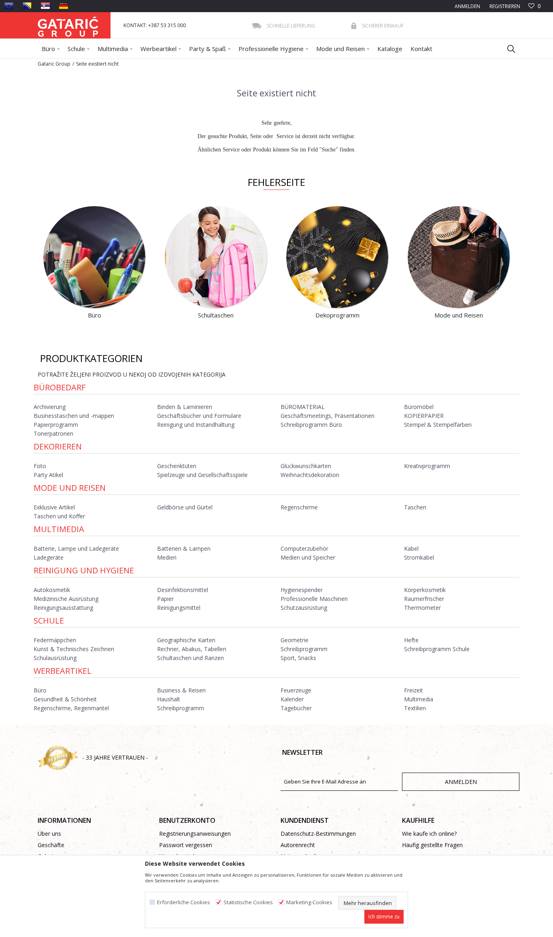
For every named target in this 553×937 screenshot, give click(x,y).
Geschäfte (51, 845)
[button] (507, 48)
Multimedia (59, 529)
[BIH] (27, 6)
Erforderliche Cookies (183, 902)
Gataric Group (54, 63)
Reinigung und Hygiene (84, 570)
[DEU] (63, 6)
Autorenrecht (298, 845)
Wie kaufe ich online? (429, 833)
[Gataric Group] (68, 25)
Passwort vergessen (185, 845)
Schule (49, 620)
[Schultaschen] (216, 257)
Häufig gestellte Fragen (432, 845)
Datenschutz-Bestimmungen (318, 833)
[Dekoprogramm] (337, 257)
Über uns (49, 833)
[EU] (9, 6)
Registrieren (504, 6)
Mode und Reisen (70, 487)
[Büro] (94, 257)
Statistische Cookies (248, 902)
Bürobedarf (59, 387)
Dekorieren (58, 446)
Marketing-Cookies (309, 902)
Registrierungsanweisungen (195, 833)
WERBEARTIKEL (62, 670)
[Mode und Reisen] (459, 257)
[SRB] (45, 6)
